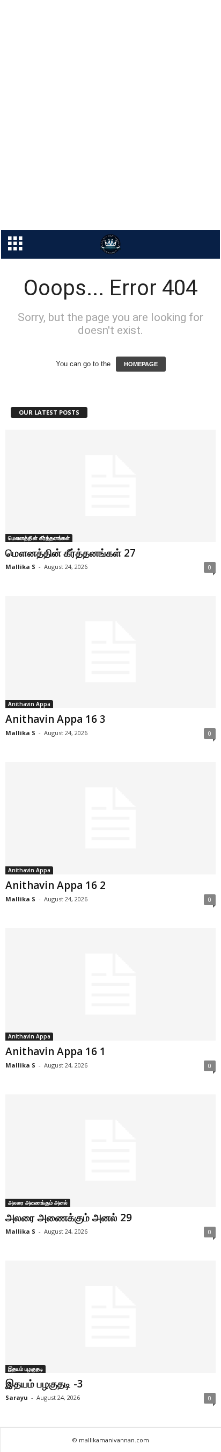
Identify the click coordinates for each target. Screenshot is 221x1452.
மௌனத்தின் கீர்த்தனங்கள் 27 (70, 553)
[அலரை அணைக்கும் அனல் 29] (110, 1150)
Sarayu (16, 1397)
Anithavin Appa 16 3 (55, 719)
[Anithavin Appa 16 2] (110, 818)
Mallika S (20, 567)
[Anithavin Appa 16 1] (110, 984)
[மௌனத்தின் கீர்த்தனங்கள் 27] (110, 486)
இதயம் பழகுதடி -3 (44, 1384)
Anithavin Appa (29, 704)
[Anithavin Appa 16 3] (110, 652)
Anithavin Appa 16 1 (55, 1051)
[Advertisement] (110, 115)
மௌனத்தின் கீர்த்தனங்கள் (39, 538)
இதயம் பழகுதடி (25, 1368)
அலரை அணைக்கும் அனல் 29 (68, 1218)
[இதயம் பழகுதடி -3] (110, 1317)
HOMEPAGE (141, 364)
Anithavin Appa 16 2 (55, 885)
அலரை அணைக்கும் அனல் (38, 1202)
